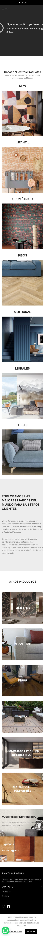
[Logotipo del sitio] (22, 8)
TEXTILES (22, 644)
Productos (6, 892)
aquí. (21, 825)
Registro (5, 896)
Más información (14, 931)
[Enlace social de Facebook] (19, 2)
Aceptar (31, 931)
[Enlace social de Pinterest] (22, 2)
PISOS (22, 680)
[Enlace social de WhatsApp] (25, 2)
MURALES (22, 608)
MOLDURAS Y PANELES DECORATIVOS (22, 753)
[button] (5, 930)
